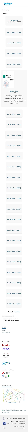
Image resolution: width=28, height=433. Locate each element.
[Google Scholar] (6, 377)
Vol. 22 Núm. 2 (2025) (14, 53)
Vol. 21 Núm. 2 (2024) (14, 114)
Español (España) (6, 332)
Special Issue (14, 91)
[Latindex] (6, 346)
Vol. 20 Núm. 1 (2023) (14, 146)
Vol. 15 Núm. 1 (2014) (14, 240)
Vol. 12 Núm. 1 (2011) (14, 304)
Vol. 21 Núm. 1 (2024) (14, 124)
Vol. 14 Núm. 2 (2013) (14, 251)
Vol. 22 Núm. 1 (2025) (14, 64)
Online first (14, 20)
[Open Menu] (1, 1)
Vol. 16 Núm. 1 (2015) (14, 219)
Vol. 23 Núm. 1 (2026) (14, 43)
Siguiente (16, 311)
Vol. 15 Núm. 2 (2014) (14, 230)
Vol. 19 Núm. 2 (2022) (14, 156)
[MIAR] (6, 350)
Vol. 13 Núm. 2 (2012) (14, 272)
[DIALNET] (6, 373)
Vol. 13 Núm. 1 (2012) (14, 283)
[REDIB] (6, 358)
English (3, 330)
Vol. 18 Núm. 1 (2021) (14, 188)
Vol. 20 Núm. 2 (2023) (14, 135)
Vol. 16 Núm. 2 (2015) (14, 209)
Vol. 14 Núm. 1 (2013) (14, 262)
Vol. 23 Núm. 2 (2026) (14, 32)
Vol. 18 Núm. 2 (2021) (14, 177)
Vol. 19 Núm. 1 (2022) (14, 167)
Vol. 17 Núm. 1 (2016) (14, 198)
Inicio (2, 10)
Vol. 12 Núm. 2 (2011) (14, 293)
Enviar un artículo (8, 316)
